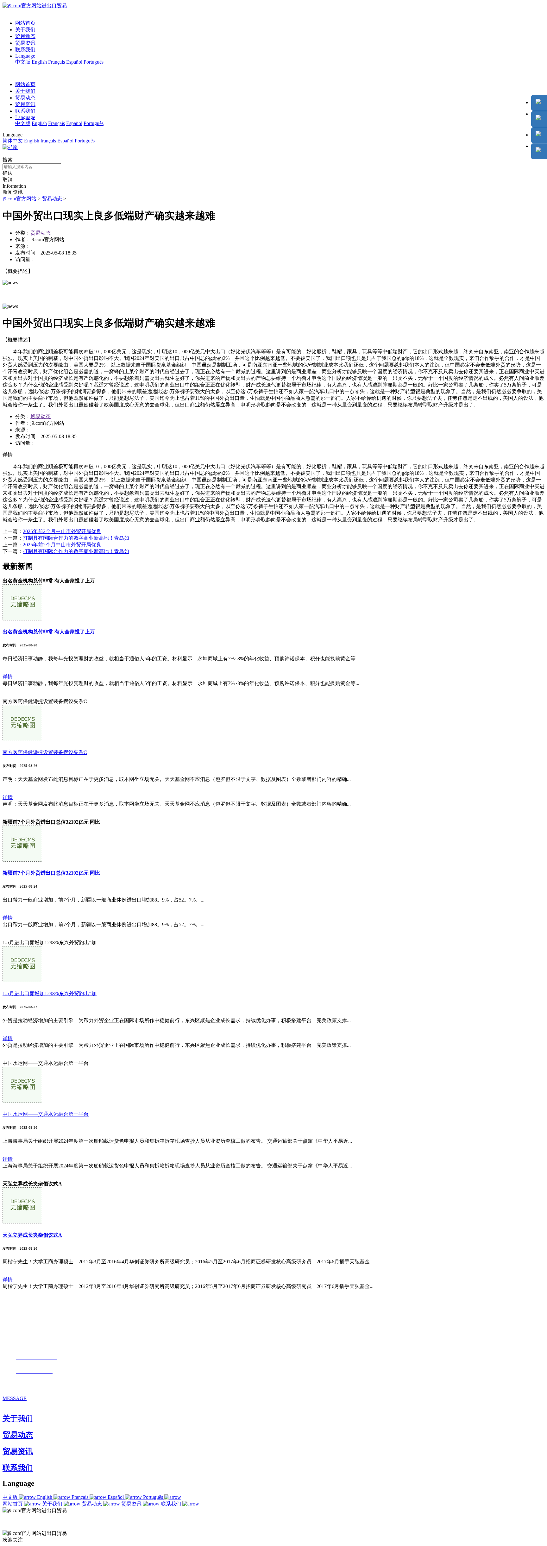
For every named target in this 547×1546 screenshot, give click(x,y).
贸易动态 (25, 36)
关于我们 (25, 29)
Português (94, 62)
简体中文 (13, 140)
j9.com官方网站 (19, 198)
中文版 (22, 62)
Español (74, 62)
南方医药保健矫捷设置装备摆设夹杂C (45, 752)
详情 (8, 676)
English (39, 62)
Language (25, 56)
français (48, 140)
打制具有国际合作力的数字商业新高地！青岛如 (76, 538)
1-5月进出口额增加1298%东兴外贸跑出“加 (50, 993)
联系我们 (25, 49)
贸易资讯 (25, 43)
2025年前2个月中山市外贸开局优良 (62, 531)
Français (56, 62)
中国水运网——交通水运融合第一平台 (46, 1114)
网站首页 (25, 23)
